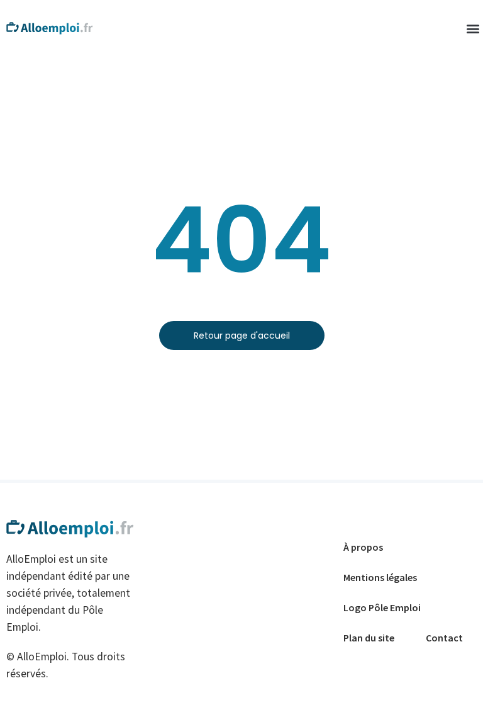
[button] (472, 28)
